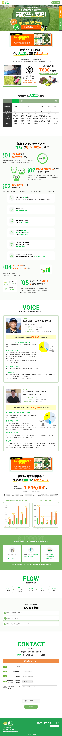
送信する (31, 707)
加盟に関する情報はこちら (10, 731)
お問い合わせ (56, 2)
